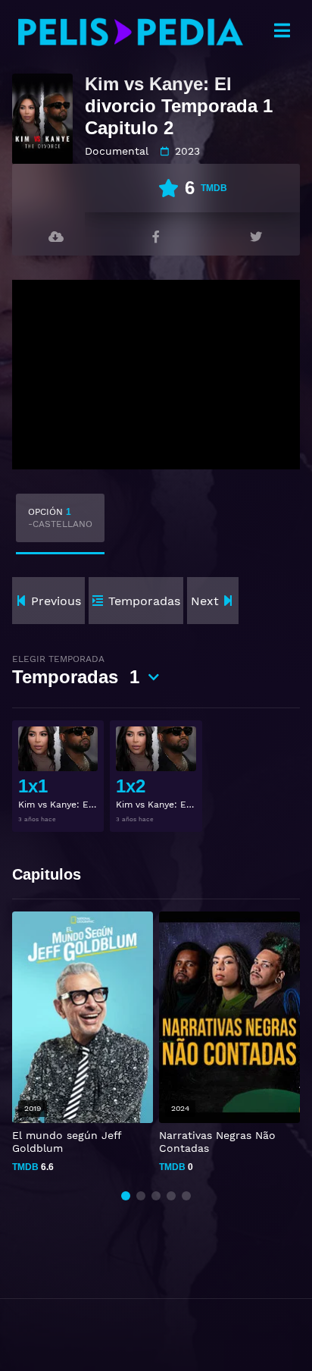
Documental (116, 151)
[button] (125, 1195)
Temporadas (75, 670)
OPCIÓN (60, 518)
